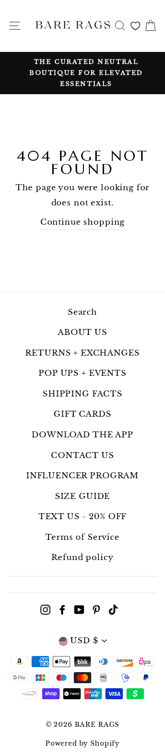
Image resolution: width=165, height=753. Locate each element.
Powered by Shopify (82, 743)
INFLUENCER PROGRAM (82, 476)
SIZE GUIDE (82, 496)
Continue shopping (82, 222)
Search (82, 312)
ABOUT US (82, 332)
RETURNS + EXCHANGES (82, 353)
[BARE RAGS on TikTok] (113, 609)
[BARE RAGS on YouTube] (79, 609)
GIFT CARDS (82, 414)
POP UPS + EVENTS (82, 373)
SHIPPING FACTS (82, 394)
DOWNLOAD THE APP (82, 435)
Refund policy (82, 557)
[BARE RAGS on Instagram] (45, 609)
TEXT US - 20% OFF (82, 516)
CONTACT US (82, 455)
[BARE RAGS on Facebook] (62, 609)
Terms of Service (82, 537)
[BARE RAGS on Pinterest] (96, 609)
